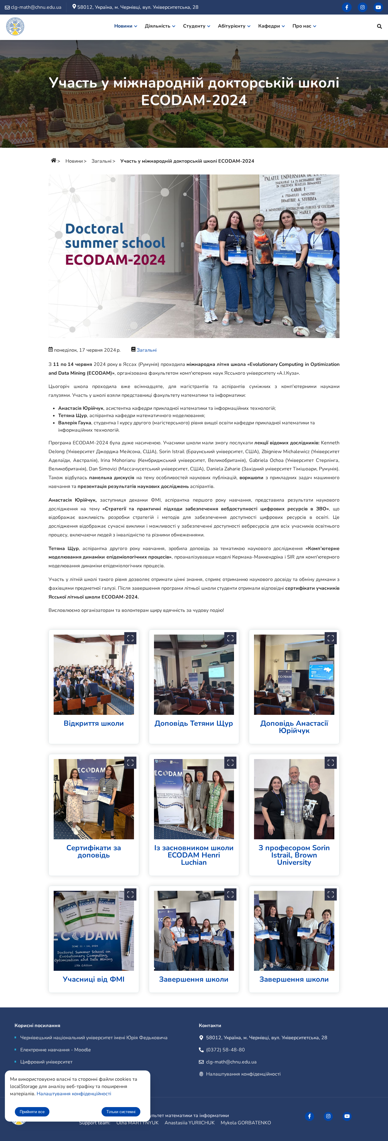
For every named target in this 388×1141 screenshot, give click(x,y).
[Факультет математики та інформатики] (15, 27)
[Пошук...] (379, 27)
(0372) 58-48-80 (225, 1049)
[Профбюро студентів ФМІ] (362, 7)
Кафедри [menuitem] (269, 26)
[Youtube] (378, 7)
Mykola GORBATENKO (246, 1122)
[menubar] (218, 27)
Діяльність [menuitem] (157, 26)
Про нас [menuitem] (302, 26)
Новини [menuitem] (123, 26)
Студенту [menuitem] (194, 26)
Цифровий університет (46, 1062)
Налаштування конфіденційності (243, 1074)
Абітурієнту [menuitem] (232, 26)
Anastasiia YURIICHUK (190, 1122)
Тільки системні (120, 1111)
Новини (74, 161)
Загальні (102, 161)
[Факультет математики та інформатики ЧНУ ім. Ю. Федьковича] (347, 7)
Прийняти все (32, 1111)
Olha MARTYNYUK (137, 1122)
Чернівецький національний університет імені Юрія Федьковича (94, 1037)
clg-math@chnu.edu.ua (231, 1062)
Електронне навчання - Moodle (55, 1049)
